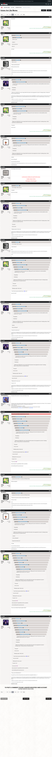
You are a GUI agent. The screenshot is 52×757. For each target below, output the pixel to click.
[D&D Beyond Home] (4, 4)
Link (44, 28)
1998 (15, 14)
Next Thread (48, 698)
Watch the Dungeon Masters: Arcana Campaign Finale (23, 1)
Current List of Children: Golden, (33, 28)
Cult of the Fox (20, 407)
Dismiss (49, 1)
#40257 (50, 136)
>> (20, 35)
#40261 (50, 239)
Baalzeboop (17, 185)
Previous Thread (4, 698)
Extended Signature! (14, 164)
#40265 (50, 393)
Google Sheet (31, 407)
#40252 (50, 16)
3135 (21, 14)
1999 (18, 14)
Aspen (42, 28)
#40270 (50, 551)
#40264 (50, 340)
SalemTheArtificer (18, 476)
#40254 (50, 57)
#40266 (50, 411)
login (26, 687)
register (33, 687)
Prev (1, 14)
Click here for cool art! (14, 102)
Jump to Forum (26, 698)
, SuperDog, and (47, 28)
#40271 (50, 616)
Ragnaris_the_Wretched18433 (20, 106)
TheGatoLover (18, 35)
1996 (10, 14)
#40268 (50, 490)
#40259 (50, 183)
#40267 (50, 474)
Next (24, 14)
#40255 (50, 77)
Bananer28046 (18, 37)
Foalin (50, 28)
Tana (48, 26)
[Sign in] (48, 4)
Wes (40, 28)
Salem (39, 28)
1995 (7, 14)
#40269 (50, 510)
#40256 (50, 104)
